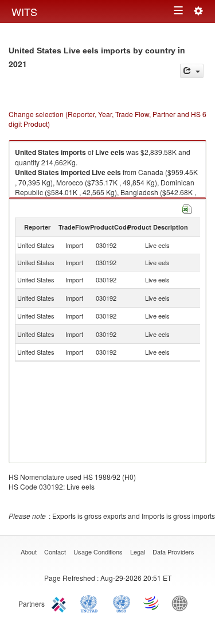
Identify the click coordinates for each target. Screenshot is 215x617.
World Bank (182, 602)
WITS (24, 11)
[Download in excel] (186, 207)
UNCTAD (91, 602)
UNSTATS (121, 602)
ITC (60, 602)
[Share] (192, 71)
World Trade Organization (151, 602)
